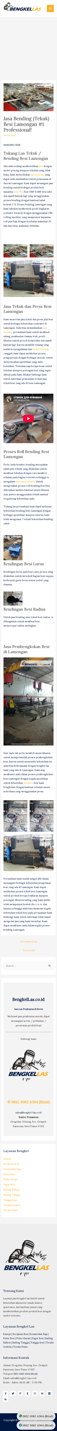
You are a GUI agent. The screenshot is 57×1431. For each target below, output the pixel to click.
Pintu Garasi (10, 1179)
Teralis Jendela (11, 1205)
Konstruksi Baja (12, 1169)
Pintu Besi (9, 1174)
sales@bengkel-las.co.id (28, 1112)
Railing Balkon (11, 1189)
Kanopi (7, 1158)
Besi (13, 135)
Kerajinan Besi (11, 1163)
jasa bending (37, 174)
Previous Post (29, 941)
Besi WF (18, 191)
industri (28, 782)
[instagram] (35, 1393)
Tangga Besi (10, 1200)
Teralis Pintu (10, 1210)
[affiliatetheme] (6, 1399)
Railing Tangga (11, 1194)
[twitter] (13, 1393)
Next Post (29, 950)
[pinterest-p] (21, 1393)
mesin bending (41, 349)
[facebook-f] (6, 1393)
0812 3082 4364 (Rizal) (25, 1373)
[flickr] (50, 1393)
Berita (6, 135)
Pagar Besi (9, 1184)
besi (41, 166)
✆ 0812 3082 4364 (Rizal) (28, 1102)
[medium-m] (43, 1393)
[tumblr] (28, 1393)
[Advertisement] (28, 46)
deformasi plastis (25, 481)
